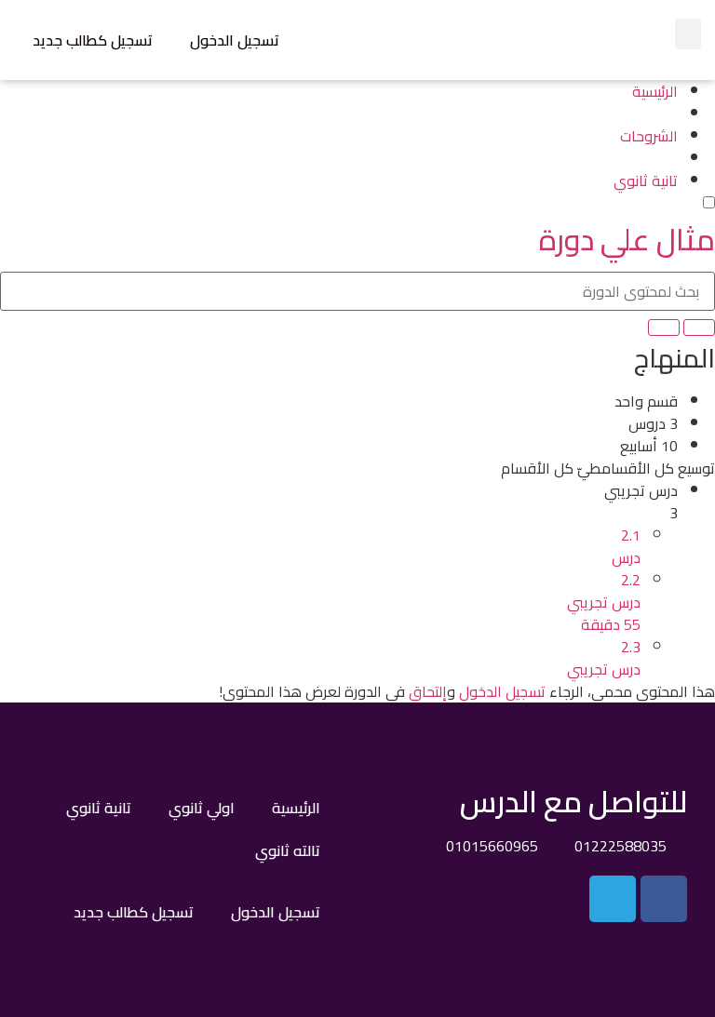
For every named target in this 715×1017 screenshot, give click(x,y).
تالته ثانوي (287, 850)
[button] (688, 34)
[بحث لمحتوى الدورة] (699, 327)
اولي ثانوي (202, 808)
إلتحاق (428, 691)
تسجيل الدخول (234, 40)
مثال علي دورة (627, 239)
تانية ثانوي (98, 808)
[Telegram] (612, 899)
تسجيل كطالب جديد (93, 40)
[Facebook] (664, 899)
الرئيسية (296, 808)
